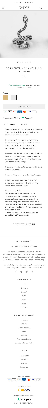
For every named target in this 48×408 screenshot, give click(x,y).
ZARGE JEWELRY (26, 403)
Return (24, 324)
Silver (24, 300)
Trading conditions (24, 339)
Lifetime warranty (24, 328)
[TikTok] (32, 271)
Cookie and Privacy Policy (24, 343)
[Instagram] (21, 271)
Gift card (24, 307)
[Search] (41, 8)
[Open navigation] (3, 7)
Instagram (24, 367)
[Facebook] (16, 271)
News (24, 303)
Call (24, 284)
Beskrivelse (9, 124)
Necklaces (24, 288)
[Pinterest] (26, 271)
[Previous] (13, 62)
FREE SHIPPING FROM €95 (24, 2)
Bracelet (24, 292)
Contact (24, 335)
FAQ (24, 331)
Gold (24, 296)
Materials (24, 359)
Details (24, 124)
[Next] (34, 62)
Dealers (24, 363)
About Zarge (24, 355)
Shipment (24, 320)
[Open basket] (45, 8)
